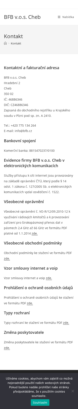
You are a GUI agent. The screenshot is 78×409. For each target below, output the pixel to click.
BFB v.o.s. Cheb (22, 16)
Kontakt (16, 43)
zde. (7, 258)
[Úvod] (5, 43)
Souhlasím (40, 402)
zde (34, 233)
